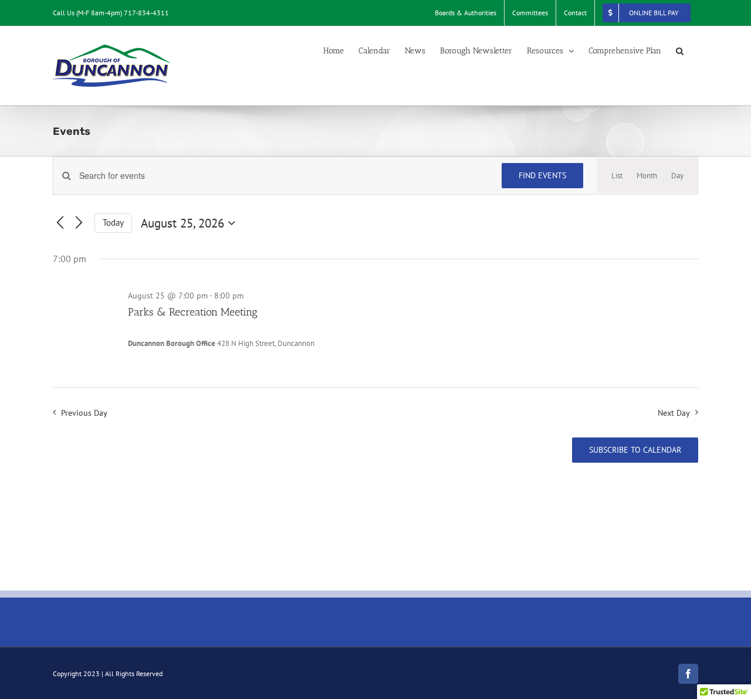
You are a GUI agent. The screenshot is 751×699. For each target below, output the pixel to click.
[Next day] (79, 223)
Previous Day (84, 412)
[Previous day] (60, 223)
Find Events (542, 175)
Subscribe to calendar (635, 450)
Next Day (674, 412)
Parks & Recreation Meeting (193, 312)
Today (113, 222)
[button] (680, 51)
